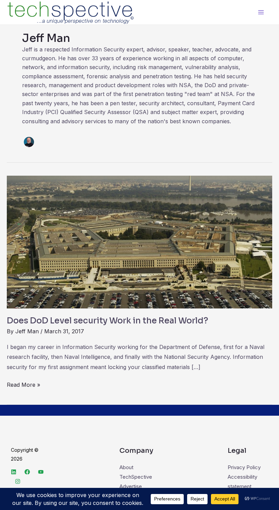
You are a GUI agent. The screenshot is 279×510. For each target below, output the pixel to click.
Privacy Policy (244, 467)
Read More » (23, 384)
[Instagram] (17, 481)
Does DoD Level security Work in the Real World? (107, 321)
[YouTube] (41, 472)
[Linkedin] (13, 472)
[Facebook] (27, 472)
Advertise (130, 486)
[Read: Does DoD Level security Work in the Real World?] (139, 241)
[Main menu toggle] (261, 12)
